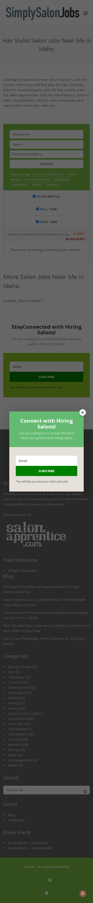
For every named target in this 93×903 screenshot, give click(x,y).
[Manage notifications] (82, 893)
